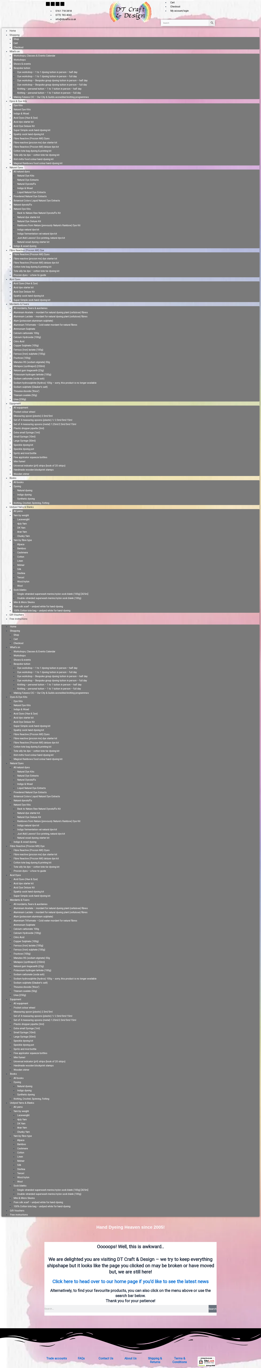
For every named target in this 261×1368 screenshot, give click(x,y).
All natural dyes (22, 171)
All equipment (21, 407)
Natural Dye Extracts (28, 179)
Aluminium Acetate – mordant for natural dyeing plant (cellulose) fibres (51, 312)
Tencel (20, 577)
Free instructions (18, 618)
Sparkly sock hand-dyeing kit (29, 134)
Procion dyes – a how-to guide (30, 275)
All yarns (18, 511)
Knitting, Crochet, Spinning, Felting (31, 503)
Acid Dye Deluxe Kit (24, 126)
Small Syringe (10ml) (24, 436)
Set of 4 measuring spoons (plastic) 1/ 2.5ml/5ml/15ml (43, 420)
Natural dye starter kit (28, 217)
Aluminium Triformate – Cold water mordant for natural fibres (45, 324)
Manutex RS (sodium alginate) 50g (32, 362)
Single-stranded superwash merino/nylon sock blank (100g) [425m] (52, 594)
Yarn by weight (21, 515)
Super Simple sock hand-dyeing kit (32, 130)
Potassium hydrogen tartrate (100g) (32, 374)
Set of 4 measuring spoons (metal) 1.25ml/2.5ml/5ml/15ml (45, 424)
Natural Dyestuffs (26, 184)
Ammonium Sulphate (24, 328)
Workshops (20, 59)
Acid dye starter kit (24, 121)
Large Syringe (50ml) (25, 440)
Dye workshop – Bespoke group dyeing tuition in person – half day (52, 80)
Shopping (14, 35)
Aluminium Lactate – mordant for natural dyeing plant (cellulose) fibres (50, 316)
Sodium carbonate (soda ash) (29, 378)
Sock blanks (20, 589)
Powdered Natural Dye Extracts (30, 196)
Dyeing (17, 486)
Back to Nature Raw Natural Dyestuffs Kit (39, 213)
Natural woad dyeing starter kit (33, 242)
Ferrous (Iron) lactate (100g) (28, 349)
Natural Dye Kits (22, 109)
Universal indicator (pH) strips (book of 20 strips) (39, 465)
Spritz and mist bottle (25, 453)
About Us (130, 1358)
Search (213, 1308)
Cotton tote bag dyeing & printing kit (32, 150)
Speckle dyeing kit (23, 445)
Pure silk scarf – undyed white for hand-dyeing (38, 606)
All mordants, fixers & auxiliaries (30, 308)
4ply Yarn (22, 523)
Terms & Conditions (179, 1360)
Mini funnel (19, 461)
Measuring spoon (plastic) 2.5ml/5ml (33, 415)
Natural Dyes (16, 167)
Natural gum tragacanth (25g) (29, 370)
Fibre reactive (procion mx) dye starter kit (35, 142)
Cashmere (22, 552)
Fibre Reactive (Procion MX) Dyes (32, 138)
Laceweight (23, 519)
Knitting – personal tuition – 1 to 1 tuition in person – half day (49, 88)
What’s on (15, 51)
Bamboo (21, 548)
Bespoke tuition (22, 68)
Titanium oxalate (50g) (25, 395)
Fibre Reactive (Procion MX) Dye (27, 250)
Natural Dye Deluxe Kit (29, 221)
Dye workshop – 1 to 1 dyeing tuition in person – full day (47, 76)
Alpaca (20, 544)
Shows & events (22, 63)
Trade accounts (56, 1358)
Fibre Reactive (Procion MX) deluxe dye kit (36, 146)
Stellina (21, 573)
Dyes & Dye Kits (18, 101)
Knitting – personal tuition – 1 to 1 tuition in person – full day (49, 92)
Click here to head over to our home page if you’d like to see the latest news (130, 1281)
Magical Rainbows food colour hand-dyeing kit (38, 163)
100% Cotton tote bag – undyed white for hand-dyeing (42, 610)
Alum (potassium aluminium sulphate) (33, 320)
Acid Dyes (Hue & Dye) (26, 117)
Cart (16, 43)
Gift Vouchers (17, 614)
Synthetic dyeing (26, 498)
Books (13, 478)
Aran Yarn (22, 531)
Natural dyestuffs (23, 204)
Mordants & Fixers (19, 304)
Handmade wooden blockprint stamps (34, 469)
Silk (19, 569)
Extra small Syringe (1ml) (27, 432)
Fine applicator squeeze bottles (30, 457)
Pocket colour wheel (24, 411)
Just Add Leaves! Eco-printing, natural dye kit (41, 237)
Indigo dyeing (24, 494)
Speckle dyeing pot (24, 449)
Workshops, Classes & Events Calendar (34, 55)
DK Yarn (21, 527)
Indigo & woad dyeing (25, 246)
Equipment (15, 403)
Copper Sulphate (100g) (26, 345)
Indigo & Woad (21, 113)
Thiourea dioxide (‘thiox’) (26, 391)
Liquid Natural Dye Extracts (31, 192)
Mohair (20, 565)
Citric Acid (19, 341)
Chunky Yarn (23, 536)
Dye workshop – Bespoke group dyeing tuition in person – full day (52, 84)
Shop (16, 39)
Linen (20, 560)
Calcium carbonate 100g (26, 333)
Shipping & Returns (155, 1360)
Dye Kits (18, 105)
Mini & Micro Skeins (24, 602)
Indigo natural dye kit (28, 229)
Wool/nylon (23, 581)
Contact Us (106, 1358)
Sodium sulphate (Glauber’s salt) (31, 386)
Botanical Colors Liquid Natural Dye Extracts (37, 200)
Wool (20, 585)
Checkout (18, 47)
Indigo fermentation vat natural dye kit (37, 233)
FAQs (81, 1358)
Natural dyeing (24, 490)
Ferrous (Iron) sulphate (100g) (29, 353)
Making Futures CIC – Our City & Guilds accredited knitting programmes (51, 97)
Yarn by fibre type (23, 540)
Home (13, 30)
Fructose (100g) (22, 357)
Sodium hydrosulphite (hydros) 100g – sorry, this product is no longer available (55, 382)
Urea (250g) (20, 399)
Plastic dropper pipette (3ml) (29, 428)
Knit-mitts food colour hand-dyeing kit (33, 159)
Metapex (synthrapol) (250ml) (29, 366)
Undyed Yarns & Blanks (22, 507)
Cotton (20, 556)
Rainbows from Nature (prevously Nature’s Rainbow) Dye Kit (48, 225)
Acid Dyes (15, 279)
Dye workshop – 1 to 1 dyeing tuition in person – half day (47, 72)
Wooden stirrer (21, 474)
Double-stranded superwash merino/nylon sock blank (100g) (49, 598)
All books (19, 482)
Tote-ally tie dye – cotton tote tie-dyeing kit (36, 155)
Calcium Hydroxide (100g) (27, 337)
